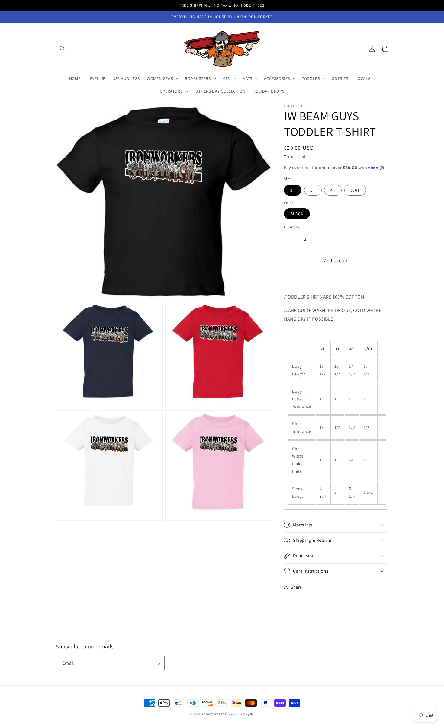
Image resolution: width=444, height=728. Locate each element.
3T (312, 190)
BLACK (297, 213)
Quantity (291, 227)
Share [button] (296, 587)
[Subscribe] (157, 663)
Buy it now (336, 278)
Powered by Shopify (239, 714)
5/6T (355, 190)
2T (292, 190)
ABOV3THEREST (213, 714)
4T (332, 190)
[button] (62, 49)
